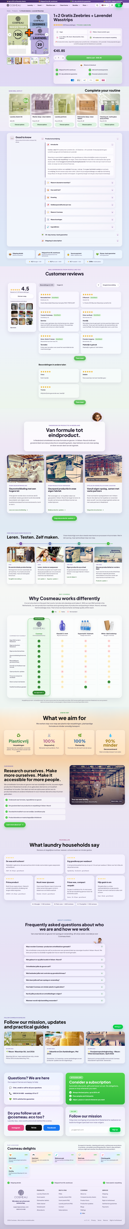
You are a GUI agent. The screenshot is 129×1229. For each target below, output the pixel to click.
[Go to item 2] (22, 306)
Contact (61, 1207)
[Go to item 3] (29, 306)
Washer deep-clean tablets (41, 117)
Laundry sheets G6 (16, 117)
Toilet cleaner (41, 1203)
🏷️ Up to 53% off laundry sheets (16, 1)
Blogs (82, 1207)
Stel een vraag (22, 296)
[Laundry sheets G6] (19, 104)
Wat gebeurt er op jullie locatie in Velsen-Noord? (64, 960)
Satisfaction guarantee (109, 1203)
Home (8, 11)
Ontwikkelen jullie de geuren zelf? (64, 966)
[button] (118, 5)
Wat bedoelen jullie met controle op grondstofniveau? (64, 973)
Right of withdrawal (108, 1200)
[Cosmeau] (14, 5)
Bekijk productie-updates (57, 510)
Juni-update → (42, 579)
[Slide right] (46, 34)
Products (15, 11)
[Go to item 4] (14, 314)
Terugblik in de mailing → (15, 579)
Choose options (19, 124)
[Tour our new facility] (97, 785)
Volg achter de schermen (95, 510)
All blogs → (118, 1027)
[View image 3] (26, 60)
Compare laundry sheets (88, 1197)
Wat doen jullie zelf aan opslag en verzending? (64, 980)
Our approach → (39, 692)
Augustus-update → (52, 579)
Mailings (83, 1210)
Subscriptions (63, 1210)
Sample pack (41, 1207)
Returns (104, 1197)
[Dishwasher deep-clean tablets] (87, 104)
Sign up (115, 1130)
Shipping (105, 1194)
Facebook (51, 1128)
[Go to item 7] (14, 321)
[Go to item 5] (22, 314)
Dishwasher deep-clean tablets (85, 117)
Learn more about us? (14, 825)
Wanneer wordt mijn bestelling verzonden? (64, 1000)
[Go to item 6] (29, 314)
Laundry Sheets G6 (43, 1194)
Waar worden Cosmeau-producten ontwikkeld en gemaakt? (64, 946)
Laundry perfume (60, 117)
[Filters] (98, 285)
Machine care (50, 5)
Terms (99, 1220)
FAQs (60, 1194)
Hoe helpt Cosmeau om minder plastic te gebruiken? (64, 987)
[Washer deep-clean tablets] (42, 104)
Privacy (93, 1220)
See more (13, 327)
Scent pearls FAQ (64, 1200)
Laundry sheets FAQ (65, 1197)
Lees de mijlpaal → (72, 577)
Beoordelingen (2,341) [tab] (46, 285)
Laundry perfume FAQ (66, 1203)
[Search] (97, 5)
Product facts (84, 1200)
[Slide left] (9, 34)
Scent (40, 5)
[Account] (112, 5)
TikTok (33, 1128)
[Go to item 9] (29, 321)
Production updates (86, 1203)
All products (41, 1210)
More (84, 5)
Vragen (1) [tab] (60, 285)
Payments (105, 1207)
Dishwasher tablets (43, 1200)
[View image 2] (18, 60)
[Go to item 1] (14, 306)
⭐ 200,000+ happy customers (113, 1)
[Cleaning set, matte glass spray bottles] (109, 104)
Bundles (75, 5)
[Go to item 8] (22, 321)
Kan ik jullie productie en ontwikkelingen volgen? (64, 994)
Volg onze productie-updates (64, 518)
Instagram (16, 1128)
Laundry (30, 5)
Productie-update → (102, 581)
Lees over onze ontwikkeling (18, 510)
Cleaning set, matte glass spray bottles (108, 117)
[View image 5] (42, 60)
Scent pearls (41, 1197)
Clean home (64, 5)
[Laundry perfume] (64, 104)
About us (83, 1194)
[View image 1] (10, 60)
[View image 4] (34, 60)
